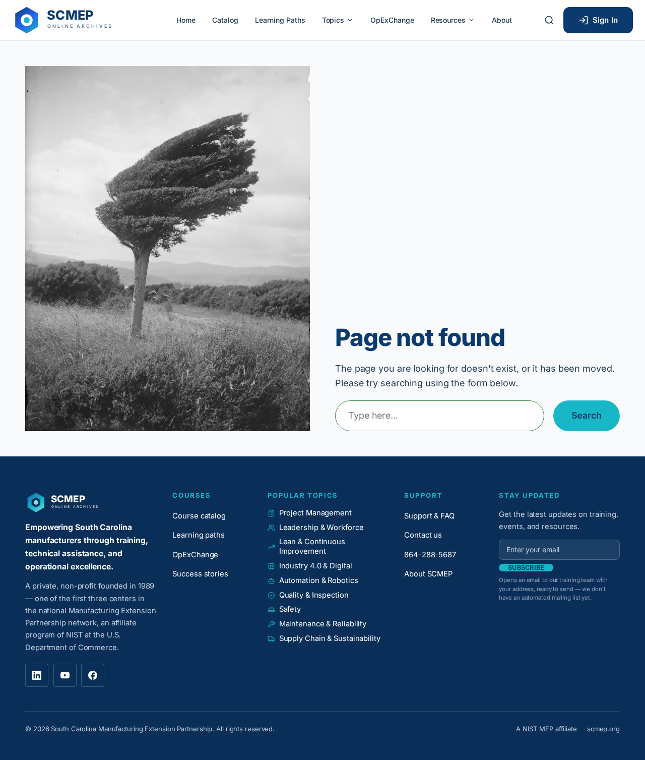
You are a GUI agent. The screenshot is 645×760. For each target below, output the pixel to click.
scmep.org (603, 729)
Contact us (423, 535)
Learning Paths (280, 20)
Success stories (200, 573)
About (502, 20)
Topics (333, 20)
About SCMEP (428, 573)
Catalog (225, 20)
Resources (448, 20)
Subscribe (526, 567)
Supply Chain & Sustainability (329, 638)
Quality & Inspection (314, 595)
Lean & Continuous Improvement (312, 546)
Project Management (315, 512)
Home (186, 20)
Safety (290, 609)
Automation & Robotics (318, 580)
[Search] (549, 20)
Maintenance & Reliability (323, 623)
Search (586, 415)
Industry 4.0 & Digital (315, 565)
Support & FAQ (429, 515)
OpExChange (392, 20)
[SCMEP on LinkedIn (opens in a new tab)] (36, 675)
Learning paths (198, 535)
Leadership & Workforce (321, 527)
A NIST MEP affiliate (546, 729)
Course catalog (199, 515)
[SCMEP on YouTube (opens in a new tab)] (65, 675)
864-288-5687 (430, 554)
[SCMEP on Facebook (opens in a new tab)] (92, 675)
